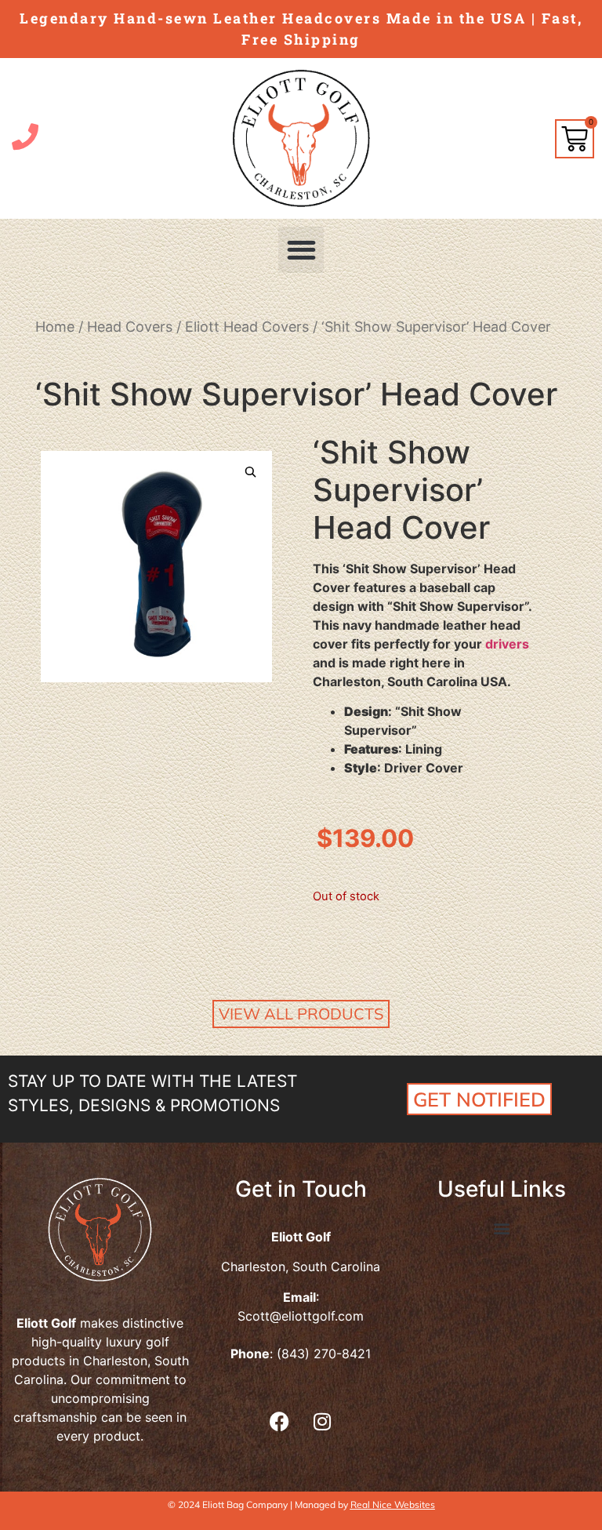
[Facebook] (279, 1421)
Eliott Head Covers (247, 326)
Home (54, 326)
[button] (301, 250)
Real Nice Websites (392, 1504)
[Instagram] (322, 1421)
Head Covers (129, 326)
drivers (507, 644)
